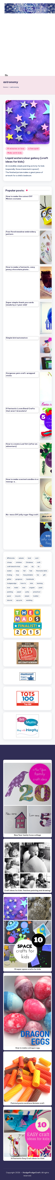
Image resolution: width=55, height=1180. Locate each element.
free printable (28, 575)
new (23, 588)
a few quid (33, 149)
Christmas (29, 562)
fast (31, 571)
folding (9, 575)
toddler (35, 596)
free (17, 575)
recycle (18, 596)
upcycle (19, 600)
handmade (30, 579)
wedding (29, 600)
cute (25, 566)
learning (40, 583)
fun (38, 575)
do (39, 566)
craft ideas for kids (13, 566)
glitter (9, 579)
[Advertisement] (27, 45)
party (27, 592)
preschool (36, 592)
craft (38, 562)
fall (24, 571)
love (8, 588)
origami (32, 588)
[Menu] (6, 75)
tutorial (9, 600)
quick (9, 596)
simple (27, 596)
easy (17, 571)
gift (44, 575)
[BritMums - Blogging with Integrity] (27, 726)
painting (10, 592)
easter (9, 571)
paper (19, 592)
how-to (23, 583)
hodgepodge (11, 583)
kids (31, 583)
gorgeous (18, 579)
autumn (21, 558)
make (16, 588)
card (36, 558)
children (19, 562)
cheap (9, 562)
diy (33, 566)
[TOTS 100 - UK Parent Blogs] (28, 698)
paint (40, 588)
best (29, 558)
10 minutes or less (15, 149)
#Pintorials (11, 558)
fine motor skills (41, 571)
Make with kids (14, 153)
